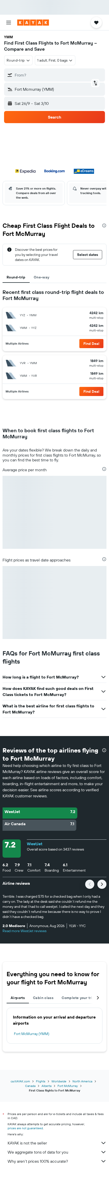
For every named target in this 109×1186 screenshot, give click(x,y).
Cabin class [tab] (43, 997)
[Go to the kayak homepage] (33, 23)
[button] (8, 22)
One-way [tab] (41, 277)
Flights (40, 1081)
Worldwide (58, 1081)
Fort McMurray (68, 1086)
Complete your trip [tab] (78, 997)
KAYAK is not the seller (27, 1142)
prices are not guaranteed (25, 1128)
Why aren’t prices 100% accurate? (38, 1161)
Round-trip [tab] (16, 277)
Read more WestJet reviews (24, 931)
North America (82, 1081)
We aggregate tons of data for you (38, 1152)
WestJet (34, 843)
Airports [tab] (18, 997)
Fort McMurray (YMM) (31, 1033)
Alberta (46, 1086)
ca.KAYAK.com (20, 1081)
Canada (30, 1086)
